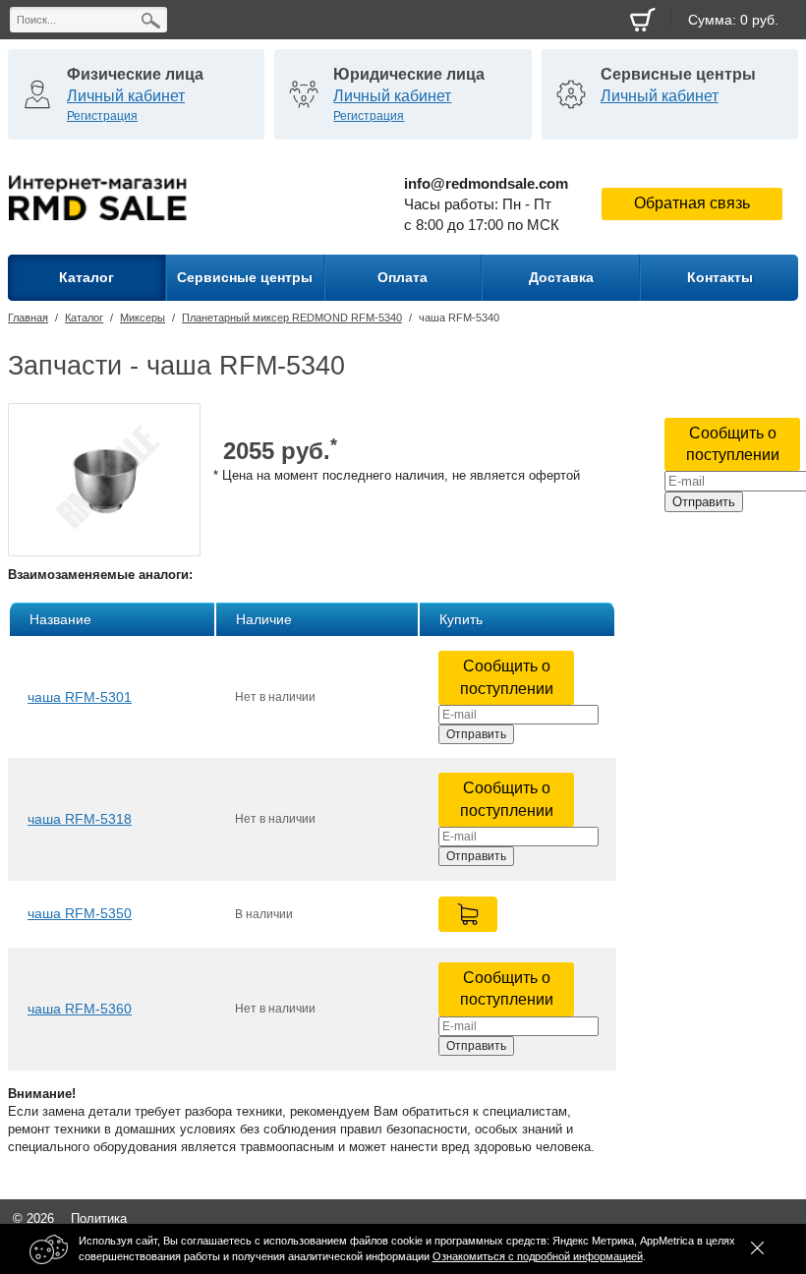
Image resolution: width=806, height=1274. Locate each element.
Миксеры (142, 317)
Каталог (84, 317)
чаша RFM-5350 (80, 913)
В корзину (467, 914)
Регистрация (102, 116)
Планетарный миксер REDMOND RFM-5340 (292, 317)
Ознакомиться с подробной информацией (537, 1256)
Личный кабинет (126, 95)
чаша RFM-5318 (80, 819)
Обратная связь (692, 203)
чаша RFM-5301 (80, 697)
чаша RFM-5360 (80, 1008)
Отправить (703, 501)
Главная (28, 317)
